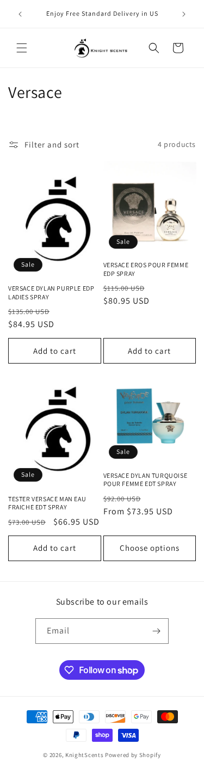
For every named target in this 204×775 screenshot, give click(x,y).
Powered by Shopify (133, 755)
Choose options (150, 548)
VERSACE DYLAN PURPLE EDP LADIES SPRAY (51, 292)
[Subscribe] (156, 631)
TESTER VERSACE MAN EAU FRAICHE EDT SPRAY (47, 503)
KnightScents (84, 755)
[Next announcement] (184, 14)
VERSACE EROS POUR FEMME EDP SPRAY (146, 269)
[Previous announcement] (20, 14)
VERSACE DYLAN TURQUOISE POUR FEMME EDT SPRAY (145, 479)
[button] (22, 48)
